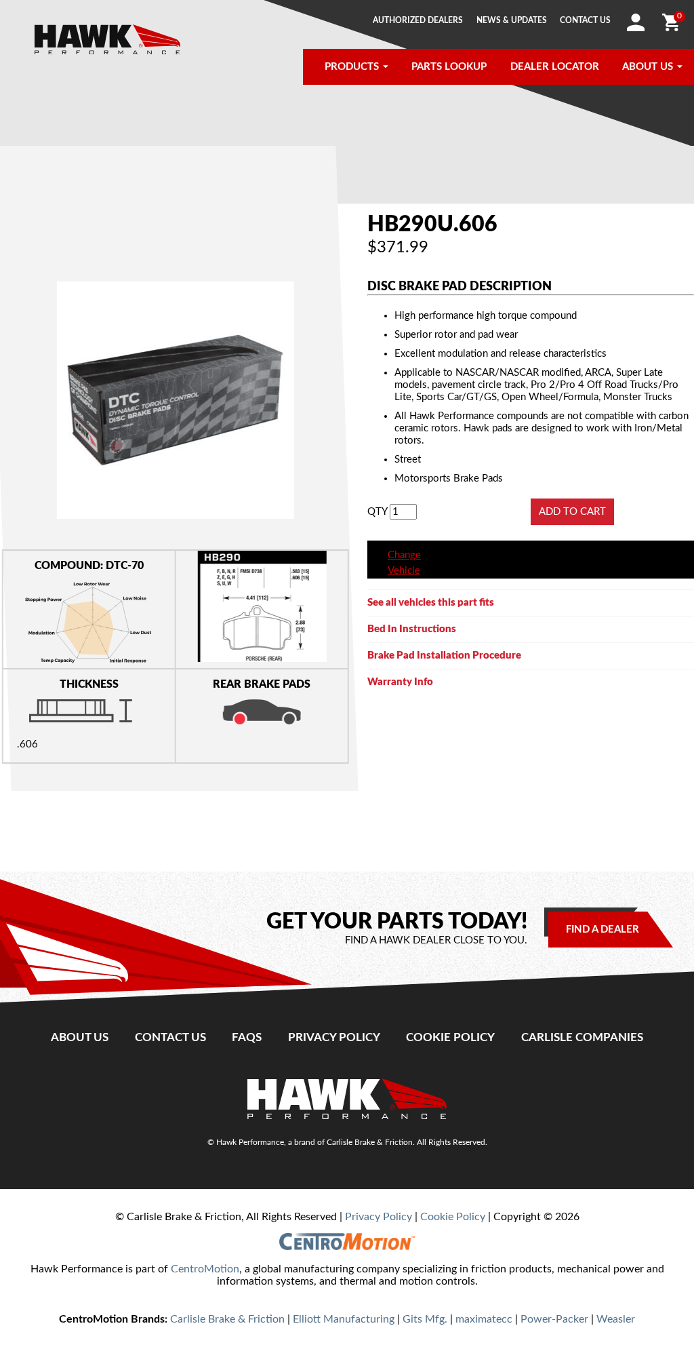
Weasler (615, 1319)
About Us (79, 1037)
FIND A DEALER (602, 929)
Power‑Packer (554, 1319)
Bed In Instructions (411, 629)
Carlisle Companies (582, 1037)
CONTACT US (585, 20)
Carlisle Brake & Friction (227, 1319)
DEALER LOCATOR (554, 67)
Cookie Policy (450, 1037)
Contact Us (170, 1037)
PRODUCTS (352, 67)
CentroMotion (205, 1269)
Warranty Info (400, 682)
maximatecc (483, 1319)
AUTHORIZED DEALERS (418, 20)
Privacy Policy (334, 1037)
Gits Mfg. (425, 1319)
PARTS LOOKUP (449, 67)
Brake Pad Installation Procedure (444, 655)
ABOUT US (647, 67)
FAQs (247, 1037)
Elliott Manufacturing (343, 1319)
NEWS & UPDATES (511, 20)
